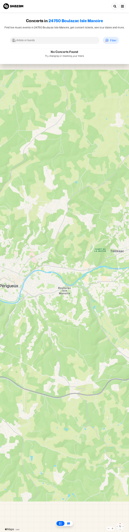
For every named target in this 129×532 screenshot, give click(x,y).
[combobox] (54, 40)
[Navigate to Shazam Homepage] (13, 6)
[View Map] (68, 523)
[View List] (60, 523)
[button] (122, 6)
